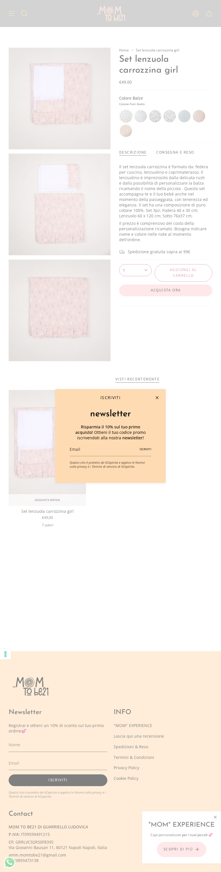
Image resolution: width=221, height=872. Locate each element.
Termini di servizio (104, 467)
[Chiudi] (157, 398)
